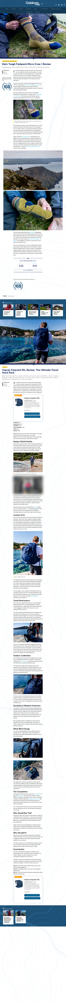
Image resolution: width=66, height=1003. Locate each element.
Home (7, 8)
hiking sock (36, 84)
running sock (28, 84)
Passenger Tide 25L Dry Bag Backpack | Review (20, 916)
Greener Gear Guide (56, 8)
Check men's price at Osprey (32, 413)
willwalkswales (5, 73)
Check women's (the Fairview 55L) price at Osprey (32, 416)
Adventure (28, 8)
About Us (38, 12)
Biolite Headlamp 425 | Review (45, 310)
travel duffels (20, 795)
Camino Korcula (24, 661)
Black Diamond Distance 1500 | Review (33, 310)
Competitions (29, 12)
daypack (35, 507)
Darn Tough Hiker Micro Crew (33, 146)
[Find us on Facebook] (56, 5)
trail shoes (32, 232)
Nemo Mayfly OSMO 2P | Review (58, 310)
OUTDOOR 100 (44, 8)
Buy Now (28, 270)
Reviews (21, 8)
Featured (14, 8)
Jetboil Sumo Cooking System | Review (20, 310)
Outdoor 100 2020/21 (11, 296)
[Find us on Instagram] (62, 5)
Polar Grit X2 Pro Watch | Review (8, 310)
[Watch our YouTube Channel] (59, 5)
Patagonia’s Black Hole (34, 798)
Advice (35, 8)
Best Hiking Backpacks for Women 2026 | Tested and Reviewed (8, 917)
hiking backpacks (34, 595)
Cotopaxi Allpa (37, 794)
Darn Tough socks (25, 136)
